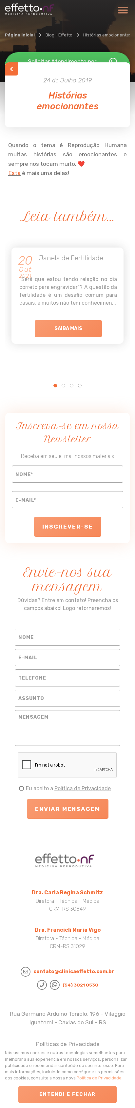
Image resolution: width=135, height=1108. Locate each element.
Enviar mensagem (67, 809)
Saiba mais (68, 328)
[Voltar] (11, 69)
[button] (55, 385)
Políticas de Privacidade (68, 1044)
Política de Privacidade (82, 788)
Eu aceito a (68, 788)
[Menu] (122, 12)
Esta (14, 173)
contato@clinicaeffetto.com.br (73, 971)
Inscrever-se (67, 526)
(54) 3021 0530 (80, 985)
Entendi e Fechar (67, 1094)
